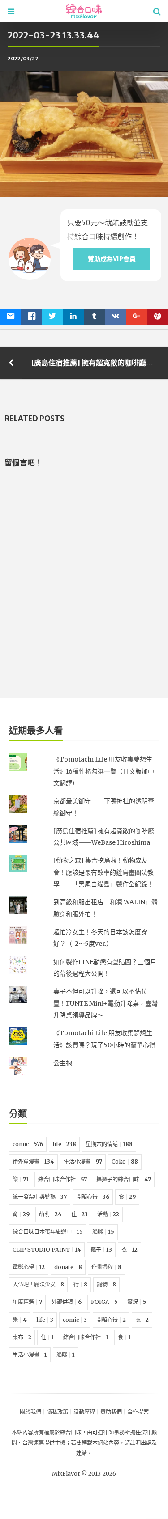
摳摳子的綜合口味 (123, 1179)
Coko (125, 1161)
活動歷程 (84, 1412)
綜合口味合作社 (62, 1179)
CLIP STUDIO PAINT (47, 1249)
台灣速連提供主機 (43, 1442)
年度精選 (27, 1302)
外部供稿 (67, 1302)
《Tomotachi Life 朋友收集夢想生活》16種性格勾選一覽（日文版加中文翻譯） (103, 771)
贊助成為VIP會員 (112, 259)
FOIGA (104, 1302)
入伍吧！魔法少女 (38, 1284)
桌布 (22, 1337)
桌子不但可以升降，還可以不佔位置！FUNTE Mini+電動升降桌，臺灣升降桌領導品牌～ (105, 1003)
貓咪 (103, 1231)
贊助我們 (111, 1412)
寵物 (106, 1284)
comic (28, 1144)
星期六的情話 (109, 1144)
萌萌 (50, 1214)
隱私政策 (57, 1412)
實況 (136, 1302)
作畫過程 (106, 1267)
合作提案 (138, 1412)
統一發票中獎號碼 (40, 1196)
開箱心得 (92, 1196)
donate (68, 1267)
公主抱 (62, 1063)
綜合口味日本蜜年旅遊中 (48, 1231)
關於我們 (30, 1412)
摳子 (101, 1249)
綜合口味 (71, 1432)
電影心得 (29, 1267)
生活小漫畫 (83, 1161)
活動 (108, 1214)
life (64, 1144)
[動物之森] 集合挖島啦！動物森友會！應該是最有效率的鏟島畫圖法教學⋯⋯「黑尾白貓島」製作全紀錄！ (103, 872)
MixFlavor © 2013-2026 (84, 1473)
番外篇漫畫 (33, 1161)
